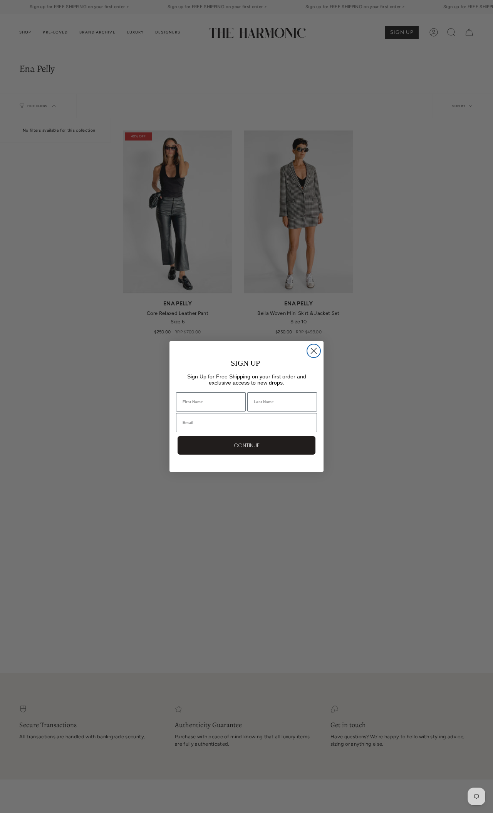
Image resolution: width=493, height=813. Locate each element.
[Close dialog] (313, 351)
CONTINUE (247, 445)
